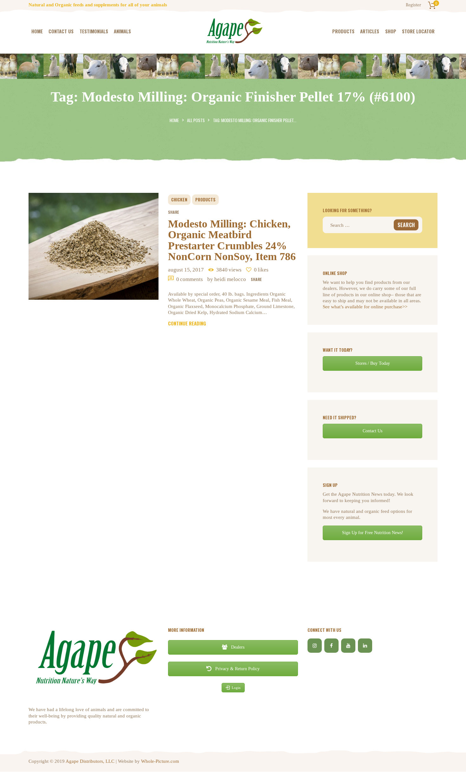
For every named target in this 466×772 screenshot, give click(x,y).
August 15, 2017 (186, 270)
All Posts (196, 120)
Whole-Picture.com (160, 761)
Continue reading (187, 323)
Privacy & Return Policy (237, 668)
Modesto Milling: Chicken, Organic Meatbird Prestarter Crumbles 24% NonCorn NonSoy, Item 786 (232, 240)
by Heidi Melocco (227, 279)
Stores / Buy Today (372, 363)
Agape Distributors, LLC (90, 761)
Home (174, 120)
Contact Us (372, 431)
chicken (179, 199)
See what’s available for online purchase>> (365, 306)
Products (205, 199)
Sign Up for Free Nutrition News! (372, 532)
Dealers (237, 647)
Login (236, 688)
